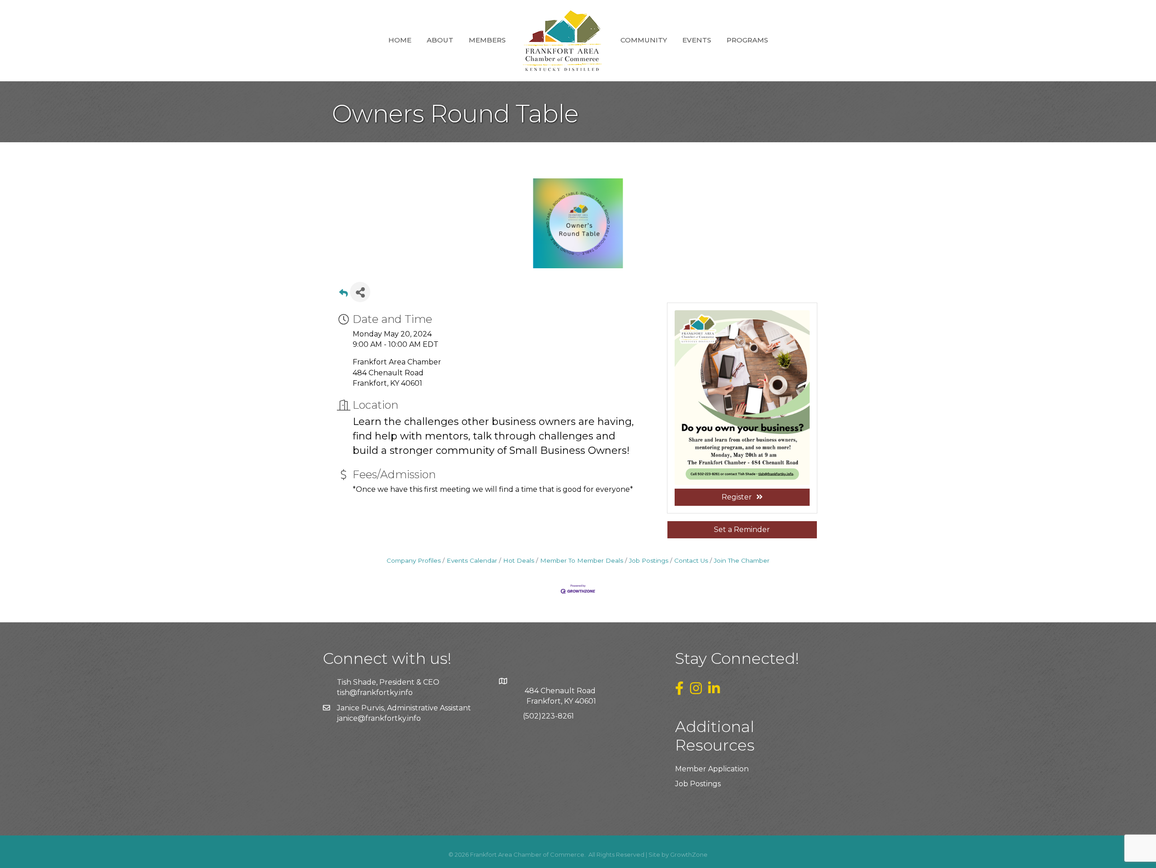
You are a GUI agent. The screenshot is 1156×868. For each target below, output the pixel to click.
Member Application (712, 769)
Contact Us (691, 560)
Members (487, 40)
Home (399, 40)
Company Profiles (414, 560)
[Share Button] (360, 292)
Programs (747, 40)
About (440, 40)
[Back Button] (343, 294)
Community (643, 40)
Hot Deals (518, 560)
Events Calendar (472, 560)
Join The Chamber (741, 560)
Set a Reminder (742, 529)
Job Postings (648, 560)
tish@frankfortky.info (375, 692)
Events (696, 40)
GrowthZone (689, 854)
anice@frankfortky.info (380, 718)
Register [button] (737, 497)
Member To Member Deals (581, 560)
